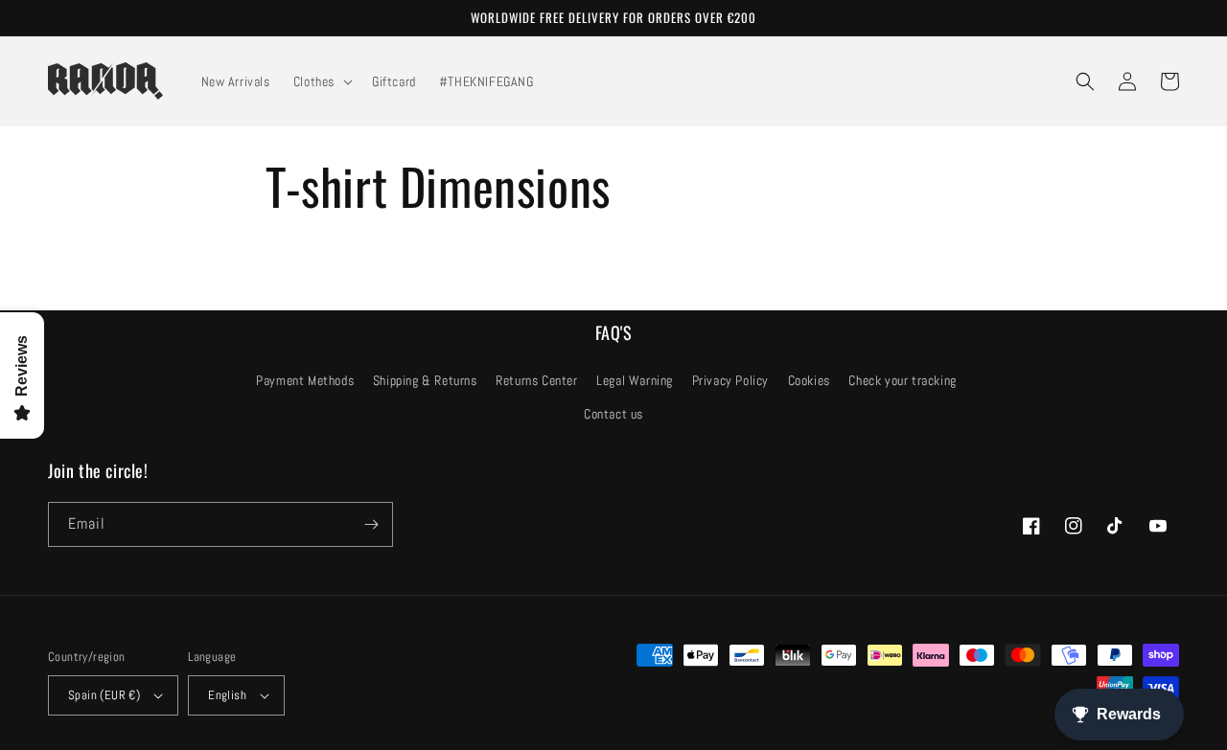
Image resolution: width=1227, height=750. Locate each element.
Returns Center (536, 380)
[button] (321, 81)
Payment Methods (305, 380)
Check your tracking (902, 380)
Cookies (809, 380)
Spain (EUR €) (104, 695)
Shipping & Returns (425, 380)
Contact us (613, 413)
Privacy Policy (730, 380)
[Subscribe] (371, 524)
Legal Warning (634, 380)
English (227, 695)
